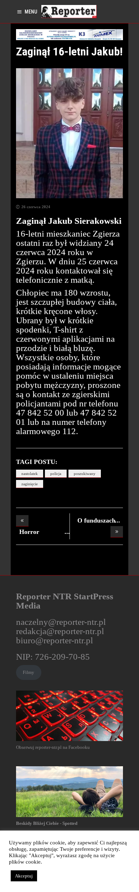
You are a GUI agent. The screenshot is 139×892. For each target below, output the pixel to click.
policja (55, 473)
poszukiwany (85, 473)
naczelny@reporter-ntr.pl (61, 622)
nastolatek (29, 473)
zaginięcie (29, 484)
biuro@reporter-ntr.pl (54, 640)
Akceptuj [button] (24, 876)
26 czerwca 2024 (35, 207)
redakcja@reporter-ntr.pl (60, 631)
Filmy (28, 672)
